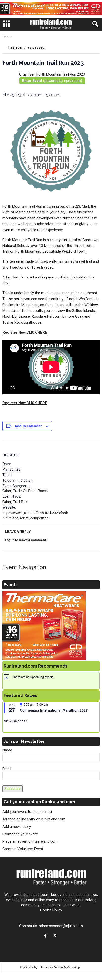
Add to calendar (28, 425)
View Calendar (15, 720)
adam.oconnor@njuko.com (61, 926)
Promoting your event (20, 834)
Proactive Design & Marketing (60, 967)
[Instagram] (56, 936)
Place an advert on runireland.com (30, 841)
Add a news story (16, 826)
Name (7, 750)
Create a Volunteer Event (22, 849)
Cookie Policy (51, 910)
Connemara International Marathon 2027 (54, 710)
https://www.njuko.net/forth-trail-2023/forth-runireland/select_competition (35, 515)
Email (6, 769)
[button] (94, 24)
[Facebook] (46, 936)
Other (6, 490)
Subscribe (12, 788)
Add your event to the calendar (27, 811)
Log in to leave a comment (25, 540)
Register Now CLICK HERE (24, 332)
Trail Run (20, 501)
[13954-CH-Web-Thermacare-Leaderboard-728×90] (51, 8)
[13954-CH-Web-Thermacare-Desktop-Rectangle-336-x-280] (51, 625)
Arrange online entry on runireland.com (33, 819)
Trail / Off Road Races (30, 490)
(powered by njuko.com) (52, 80)
